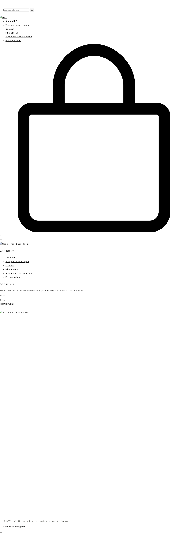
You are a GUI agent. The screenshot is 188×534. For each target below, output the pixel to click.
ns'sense (64, 521)
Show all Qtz (13, 258)
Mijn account (13, 269)
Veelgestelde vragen (17, 262)
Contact (10, 265)
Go (32, 10)
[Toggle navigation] (1, 239)
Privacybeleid (13, 277)
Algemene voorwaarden (19, 273)
